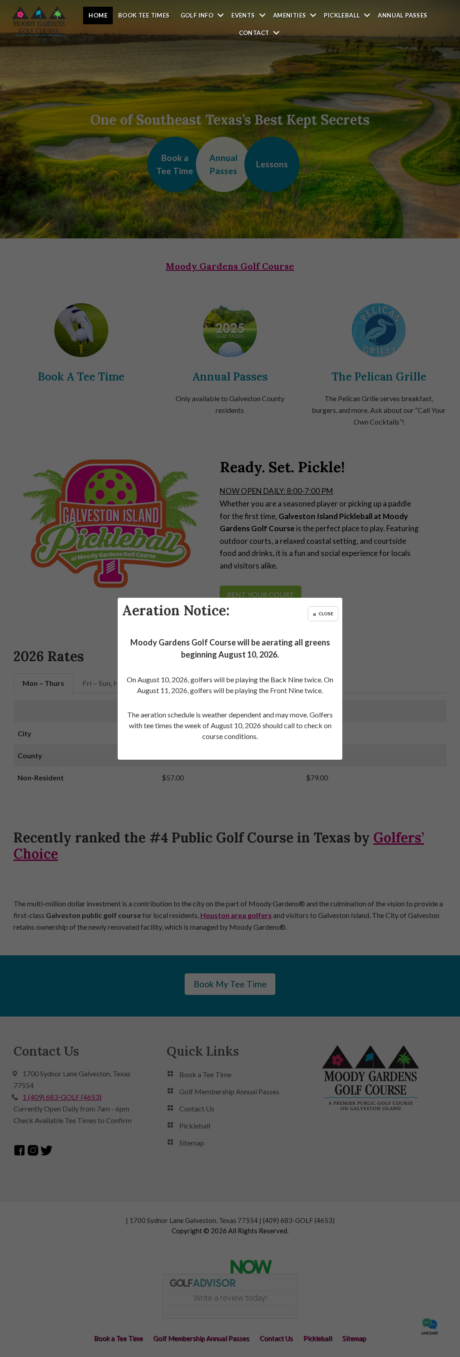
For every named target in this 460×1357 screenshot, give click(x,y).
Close (325, 613)
